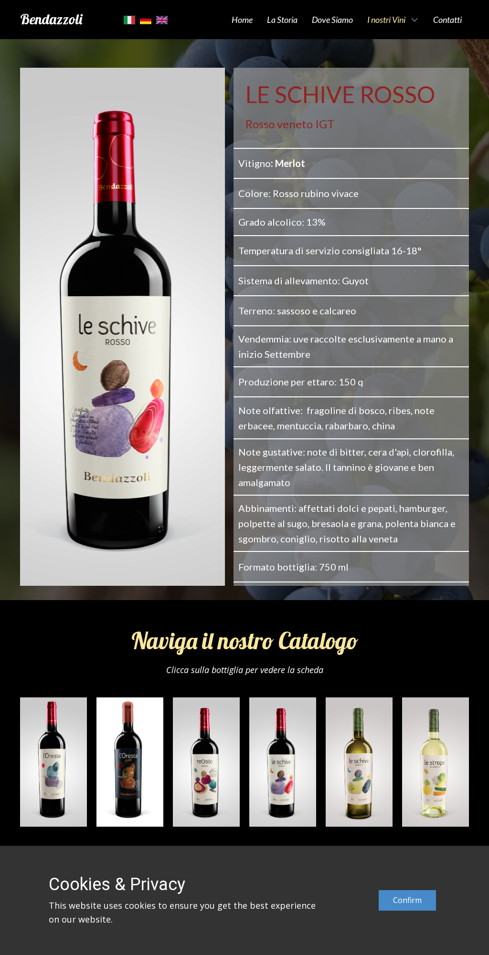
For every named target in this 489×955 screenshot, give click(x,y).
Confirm (407, 900)
